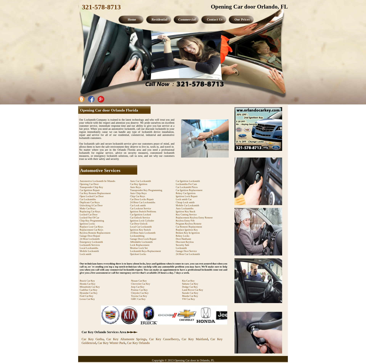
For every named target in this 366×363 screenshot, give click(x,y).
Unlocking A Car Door (91, 205)
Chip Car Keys (137, 196)
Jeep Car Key (137, 286)
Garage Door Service (186, 251)
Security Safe (182, 245)
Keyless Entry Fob (185, 220)
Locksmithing (137, 235)
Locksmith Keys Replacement (145, 251)
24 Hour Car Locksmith (188, 254)
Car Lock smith (138, 205)
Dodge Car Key (190, 286)
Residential (159, 19)
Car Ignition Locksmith (188, 181)
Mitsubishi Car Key (90, 286)
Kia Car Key (188, 280)
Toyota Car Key (139, 296)
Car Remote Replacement (189, 226)
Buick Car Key (87, 280)
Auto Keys (135, 187)
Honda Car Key (88, 283)
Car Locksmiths (88, 199)
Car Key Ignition (138, 184)
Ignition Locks (87, 223)
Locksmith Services (90, 245)
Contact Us (214, 19)
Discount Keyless (185, 241)
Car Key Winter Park (111, 343)
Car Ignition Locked (140, 214)
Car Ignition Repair (90, 190)
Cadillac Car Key (88, 289)
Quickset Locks (138, 254)
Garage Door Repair (90, 235)
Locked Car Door (88, 214)
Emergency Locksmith (91, 241)
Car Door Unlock (139, 223)
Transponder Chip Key (91, 187)
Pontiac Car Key (139, 289)
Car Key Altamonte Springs (126, 339)
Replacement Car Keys (91, 229)
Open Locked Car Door (92, 196)
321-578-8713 (101, 7)
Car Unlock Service (140, 217)
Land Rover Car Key (192, 289)
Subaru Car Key (190, 283)
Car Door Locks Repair (142, 199)
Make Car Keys (88, 208)
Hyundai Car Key (89, 292)
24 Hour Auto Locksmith (143, 232)
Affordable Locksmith (141, 241)
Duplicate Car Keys (90, 202)
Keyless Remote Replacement (95, 232)
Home (132, 19)
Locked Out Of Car (89, 217)
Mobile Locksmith (89, 251)
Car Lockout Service (140, 208)
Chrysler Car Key (140, 292)
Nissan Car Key (139, 280)
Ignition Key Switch (140, 229)
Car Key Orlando (138, 343)
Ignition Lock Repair (186, 196)
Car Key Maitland (195, 339)
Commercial (187, 19)
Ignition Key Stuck (185, 211)
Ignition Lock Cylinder (142, 220)
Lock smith (85, 254)
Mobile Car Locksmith (187, 205)
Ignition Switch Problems (143, 211)
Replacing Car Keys (90, 211)
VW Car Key (188, 299)
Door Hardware (183, 238)
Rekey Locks (182, 235)
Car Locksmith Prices (187, 187)
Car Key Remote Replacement (95, 193)
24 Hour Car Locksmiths (142, 202)
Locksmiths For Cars (186, 184)
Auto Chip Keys (138, 193)
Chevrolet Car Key (140, 283)
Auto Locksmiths (184, 208)
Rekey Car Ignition (186, 193)
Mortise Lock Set (139, 248)
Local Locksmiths (89, 248)
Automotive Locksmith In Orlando (97, 181)
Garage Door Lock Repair (143, 238)
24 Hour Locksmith (90, 238)
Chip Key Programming (92, 220)
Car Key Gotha (93, 339)
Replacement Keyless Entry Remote (194, 217)
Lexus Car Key (87, 299)
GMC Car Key (138, 299)
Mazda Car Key (190, 296)
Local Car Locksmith (141, 226)
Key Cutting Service (186, 214)
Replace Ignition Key (187, 229)
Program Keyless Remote (188, 223)
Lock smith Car (184, 199)
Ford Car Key (86, 296)
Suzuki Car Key (190, 292)
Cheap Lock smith (185, 202)
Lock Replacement (139, 245)
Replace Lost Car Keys (91, 226)
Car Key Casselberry (164, 339)
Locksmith (181, 248)
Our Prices (242, 19)
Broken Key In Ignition (188, 232)
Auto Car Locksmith (140, 181)
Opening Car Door (89, 184)
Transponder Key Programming (146, 190)
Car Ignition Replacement (189, 190)
